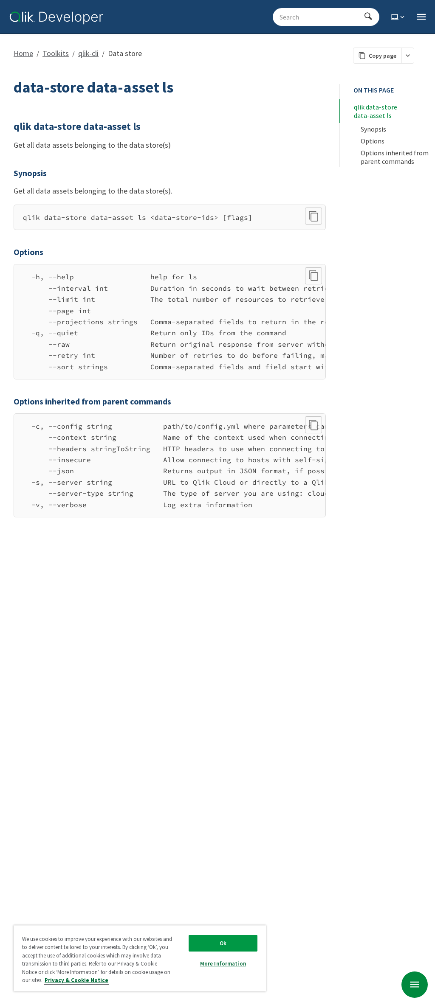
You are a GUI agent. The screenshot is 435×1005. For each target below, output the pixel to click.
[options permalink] (8, 252)
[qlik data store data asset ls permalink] (8, 126)
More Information (223, 963)
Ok (223, 943)
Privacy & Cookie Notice (76, 980)
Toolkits (55, 53)
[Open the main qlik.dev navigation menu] (421, 17)
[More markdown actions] (407, 55)
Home (23, 53)
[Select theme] (398, 17)
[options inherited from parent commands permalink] (8, 401)
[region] (170, 321)
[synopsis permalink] (8, 173)
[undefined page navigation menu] (414, 984)
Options (372, 141)
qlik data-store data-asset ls (376, 111)
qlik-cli (88, 53)
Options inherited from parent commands (395, 157)
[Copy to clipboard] (313, 216)
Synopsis (373, 129)
